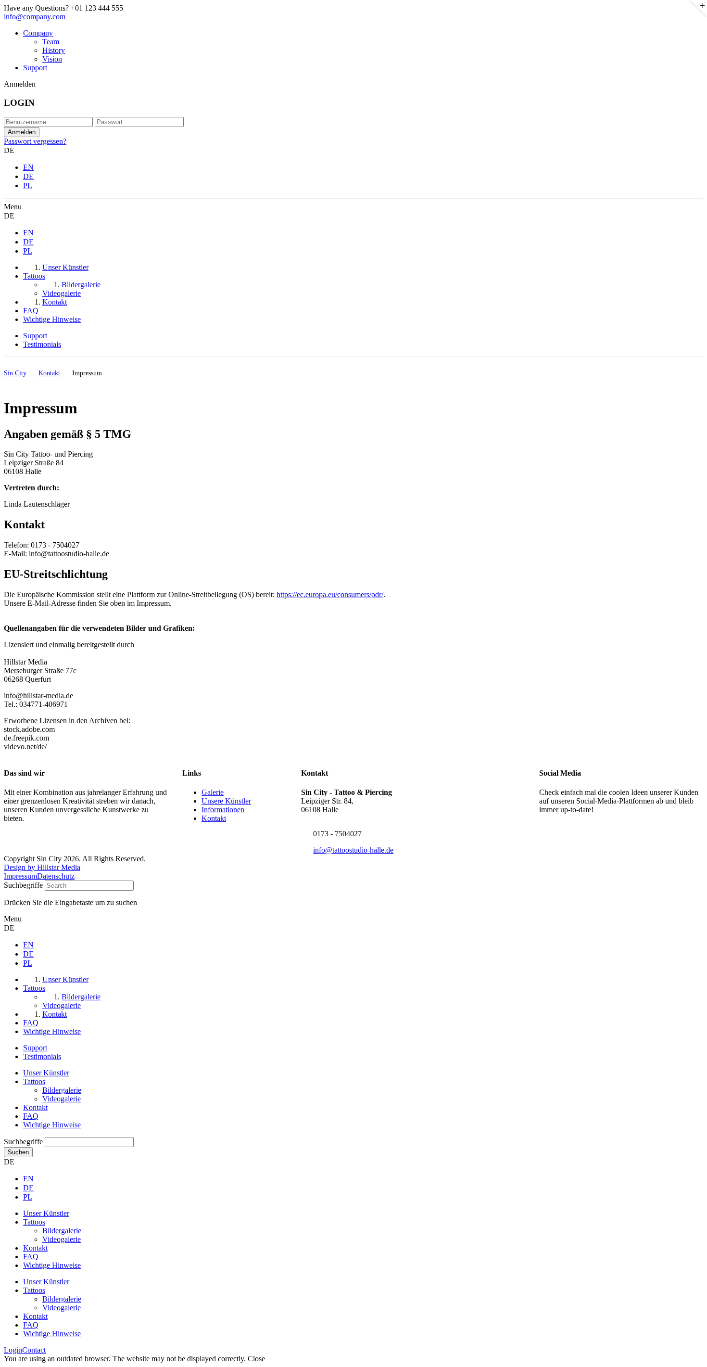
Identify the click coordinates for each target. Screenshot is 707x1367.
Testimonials (42, 344)
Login (13, 1350)
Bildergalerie (61, 1090)
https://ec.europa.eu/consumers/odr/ (330, 594)
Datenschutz (56, 876)
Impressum (20, 876)
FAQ (30, 1116)
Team (50, 42)
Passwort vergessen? (35, 141)
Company (38, 33)
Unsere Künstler (226, 801)
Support (35, 68)
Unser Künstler (46, 1073)
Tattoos (34, 1081)
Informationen (223, 809)
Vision (52, 59)
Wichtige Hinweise (52, 1125)
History (53, 50)
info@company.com (34, 17)
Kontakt (214, 818)
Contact (34, 1350)
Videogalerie (61, 1099)
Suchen (18, 1152)
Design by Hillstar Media (42, 867)
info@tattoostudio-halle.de (353, 850)
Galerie (213, 792)
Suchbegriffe (23, 885)
